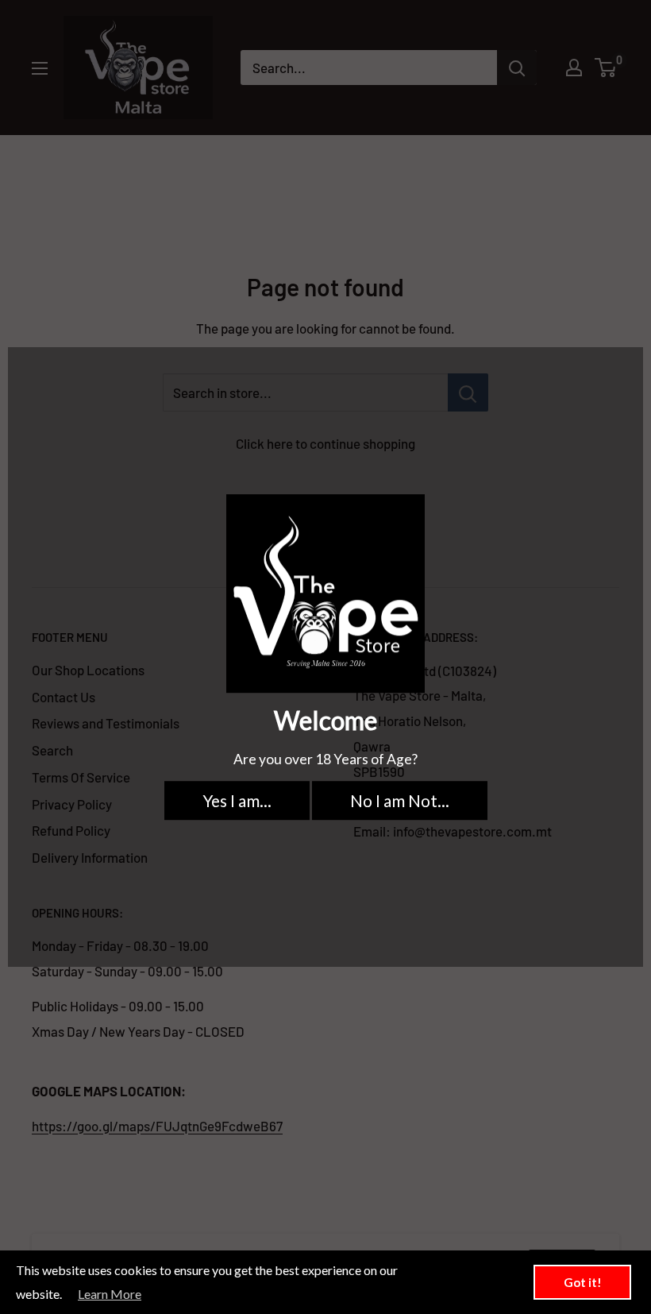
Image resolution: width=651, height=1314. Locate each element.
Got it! (583, 1282)
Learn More (109, 1293)
